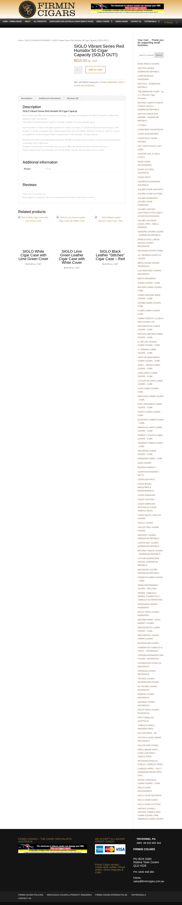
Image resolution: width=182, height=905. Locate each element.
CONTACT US (136, 21)
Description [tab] (26, 98)
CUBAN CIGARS (121, 21)
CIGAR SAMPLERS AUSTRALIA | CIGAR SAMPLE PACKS (71, 21)
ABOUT (28, 21)
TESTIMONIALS (150, 21)
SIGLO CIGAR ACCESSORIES (38, 40)
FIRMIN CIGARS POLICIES (30, 895)
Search (159, 55)
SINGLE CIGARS (103, 21)
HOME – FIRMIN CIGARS (12, 21)
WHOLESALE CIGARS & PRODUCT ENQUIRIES (69, 895)
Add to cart (95, 69)
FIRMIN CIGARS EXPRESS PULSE (111, 895)
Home (20, 40)
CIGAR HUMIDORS (108, 82)
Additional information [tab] (50, 98)
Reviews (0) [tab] (72, 98)
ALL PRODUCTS (40, 21)
